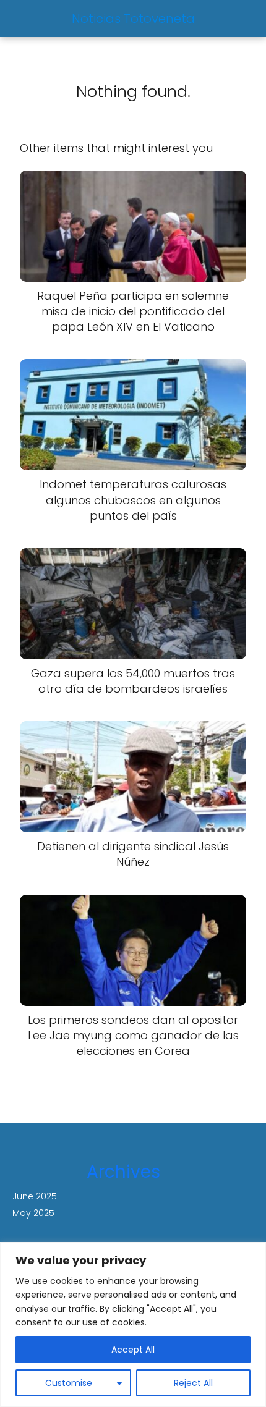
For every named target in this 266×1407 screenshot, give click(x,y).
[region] (133, 1324)
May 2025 (33, 1213)
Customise (68, 1383)
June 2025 (34, 1196)
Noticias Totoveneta (133, 18)
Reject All (193, 1383)
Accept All (133, 1349)
